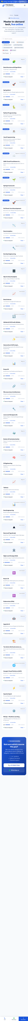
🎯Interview (5, 50)
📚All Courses (6, 42)
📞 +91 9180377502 (14, 765)
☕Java (12, 42)
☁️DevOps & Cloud (7, 44)
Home (11, 15)
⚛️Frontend (13, 50)
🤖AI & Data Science (19, 47)
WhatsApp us (15, 770)
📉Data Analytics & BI (7, 47)
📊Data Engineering (18, 44)
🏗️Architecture (20, 42)
